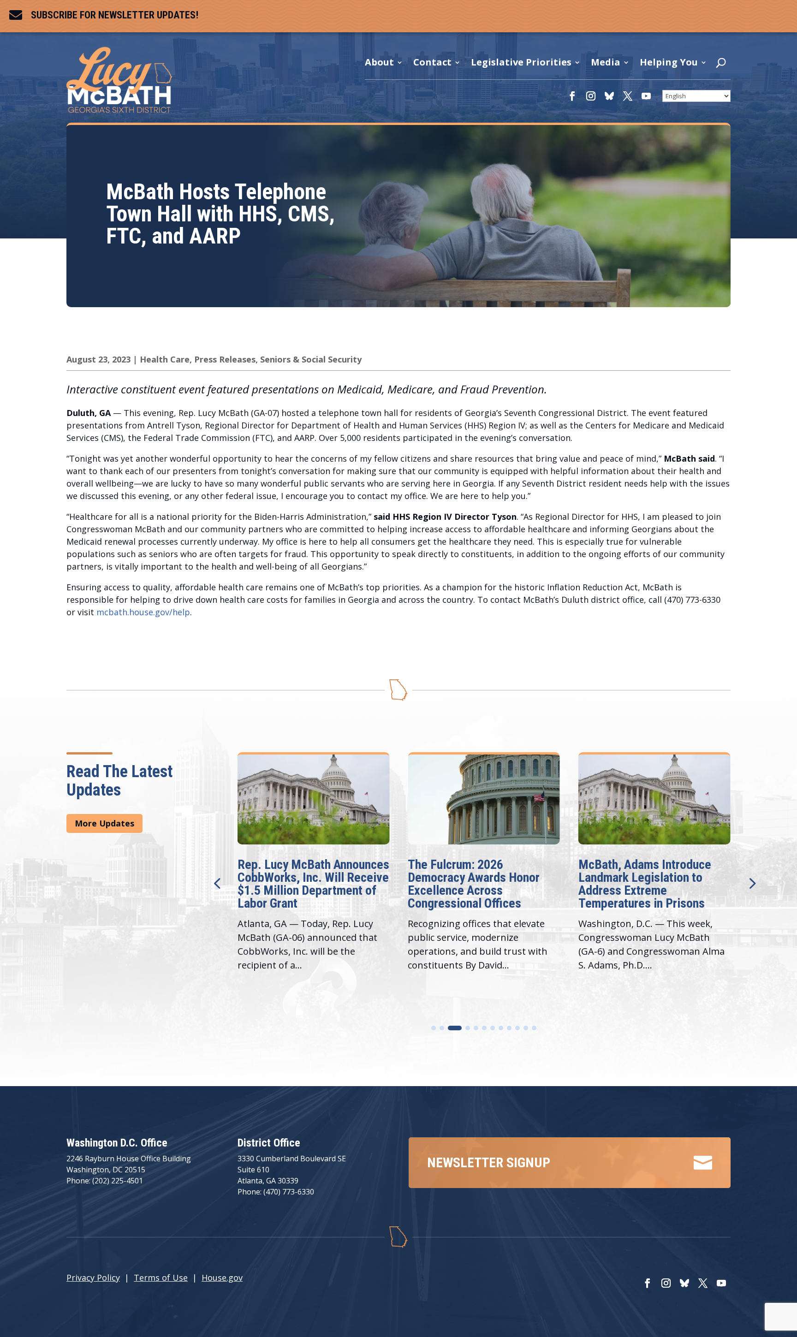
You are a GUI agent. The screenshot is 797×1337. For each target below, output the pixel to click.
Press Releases (225, 359)
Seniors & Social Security (311, 359)
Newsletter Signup (488, 1162)
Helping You (669, 62)
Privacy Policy (93, 1277)
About (379, 62)
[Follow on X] (628, 96)
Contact (432, 62)
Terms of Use (161, 1277)
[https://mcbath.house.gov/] (119, 109)
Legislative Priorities (521, 62)
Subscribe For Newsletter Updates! (114, 15)
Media (605, 62)
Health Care (165, 359)
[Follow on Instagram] (591, 96)
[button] (751, 883)
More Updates (104, 823)
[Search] (721, 65)
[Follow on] (609, 96)
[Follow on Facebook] (572, 96)
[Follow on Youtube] (646, 96)
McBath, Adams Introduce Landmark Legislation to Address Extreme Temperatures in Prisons (474, 884)
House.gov (222, 1277)
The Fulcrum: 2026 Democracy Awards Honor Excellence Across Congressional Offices (303, 884)
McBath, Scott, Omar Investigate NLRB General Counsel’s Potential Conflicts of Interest (652, 884)
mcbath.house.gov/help (143, 612)
